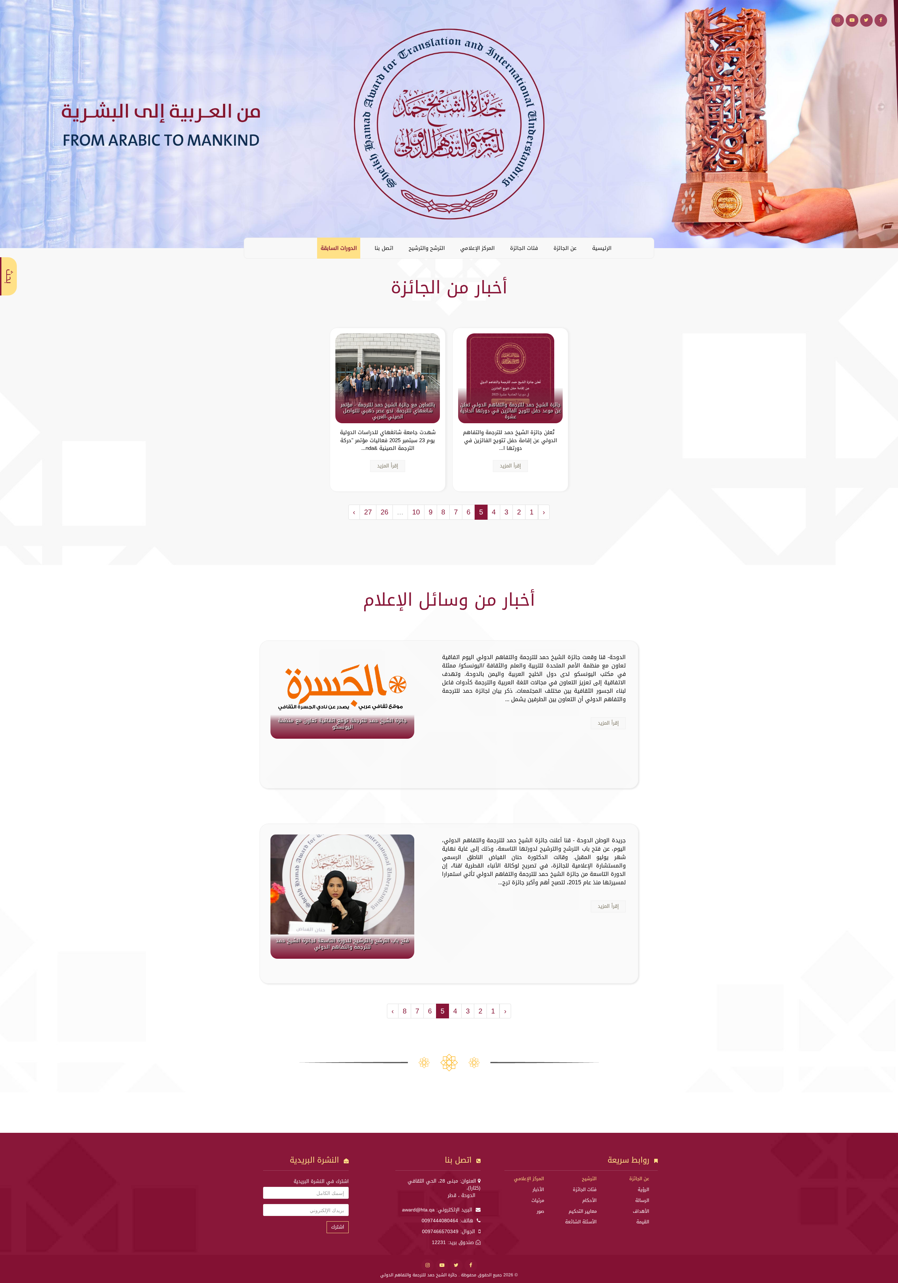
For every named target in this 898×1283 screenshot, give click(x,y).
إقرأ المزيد (510, 466)
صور (540, 1211)
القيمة (642, 1221)
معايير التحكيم (583, 1211)
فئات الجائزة (524, 248)
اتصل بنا (384, 248)
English (254, 248)
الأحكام (589, 1200)
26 (384, 512)
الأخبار (538, 1189)
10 (416, 512)
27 (368, 512)
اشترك (337, 1227)
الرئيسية (601, 248)
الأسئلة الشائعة (581, 1221)
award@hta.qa (418, 1210)
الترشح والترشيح (427, 248)
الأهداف (641, 1211)
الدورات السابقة (339, 248)
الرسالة (642, 1200)
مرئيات (537, 1200)
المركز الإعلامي (477, 248)
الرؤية (643, 1189)
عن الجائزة (565, 248)
